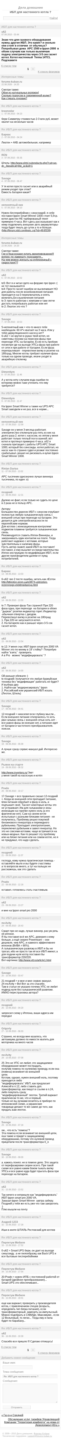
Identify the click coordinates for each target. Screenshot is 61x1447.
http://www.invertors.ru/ (14, 772)
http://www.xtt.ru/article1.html (35, 960)
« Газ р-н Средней (12, 1415)
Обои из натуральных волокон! (20, 92)
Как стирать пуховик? (14, 98)
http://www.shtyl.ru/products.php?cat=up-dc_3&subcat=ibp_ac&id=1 (29, 164)
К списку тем (8, 66)
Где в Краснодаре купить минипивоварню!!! (27, 253)
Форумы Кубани (41, 1433)
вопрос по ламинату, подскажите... (22, 256)
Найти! (54, 18)
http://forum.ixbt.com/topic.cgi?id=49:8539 (26, 230)
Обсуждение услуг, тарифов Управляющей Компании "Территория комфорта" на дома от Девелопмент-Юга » (32, 1422)
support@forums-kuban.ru (39, 1436)
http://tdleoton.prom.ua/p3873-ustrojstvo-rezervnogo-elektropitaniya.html (24, 583)
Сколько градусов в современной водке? (26, 95)
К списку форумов (49, 71)
